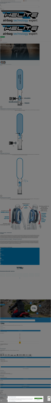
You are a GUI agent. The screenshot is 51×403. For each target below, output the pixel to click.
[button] (1, 400)
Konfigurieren (38, 399)
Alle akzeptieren (38, 398)
